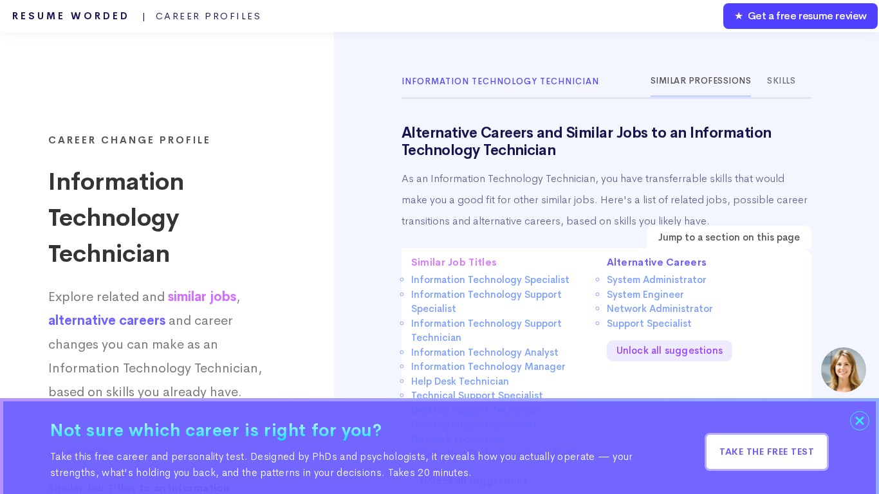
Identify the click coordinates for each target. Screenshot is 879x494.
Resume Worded (137, 16)
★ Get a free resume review (800, 16)
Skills (781, 80)
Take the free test (766, 451)
